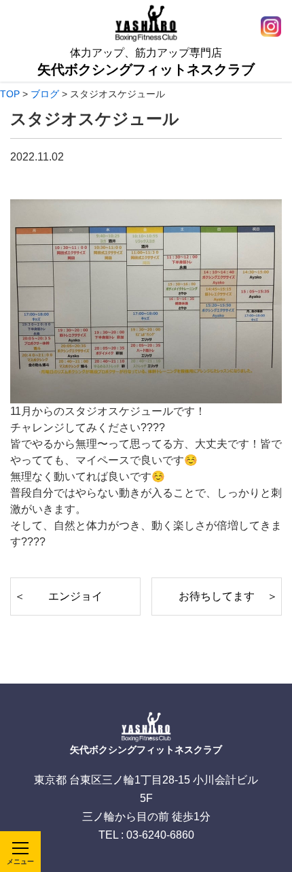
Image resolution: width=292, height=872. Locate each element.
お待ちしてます (217, 596)
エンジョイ (75, 596)
